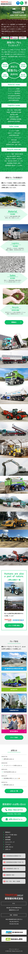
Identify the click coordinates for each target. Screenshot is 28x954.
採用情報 (7, 839)
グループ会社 (14, 737)
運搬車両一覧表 (10, 875)
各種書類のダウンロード (23, 38)
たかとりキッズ (9, 842)
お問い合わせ (9, 847)
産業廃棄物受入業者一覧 (12, 868)
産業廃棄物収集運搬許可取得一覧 (14, 862)
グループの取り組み (14, 625)
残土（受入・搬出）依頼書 (13, 881)
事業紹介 (14, 322)
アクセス (7, 844)
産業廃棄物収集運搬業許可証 (13, 855)
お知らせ (7, 849)
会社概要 (7, 837)
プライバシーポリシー (14, 949)
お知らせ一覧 (14, 791)
